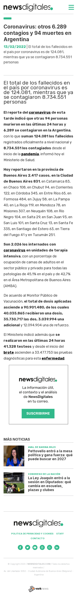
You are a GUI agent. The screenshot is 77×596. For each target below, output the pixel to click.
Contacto (37, 538)
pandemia (30, 154)
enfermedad (53, 358)
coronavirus (40, 112)
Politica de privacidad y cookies (32, 533)
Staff (60, 533)
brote (9, 352)
